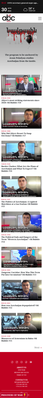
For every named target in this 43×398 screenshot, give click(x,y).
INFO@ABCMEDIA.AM (21, 382)
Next (37, 347)
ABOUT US (21, 367)
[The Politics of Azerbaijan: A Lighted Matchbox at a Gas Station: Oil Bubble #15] (21, 186)
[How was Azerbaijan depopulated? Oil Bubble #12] (21, 290)
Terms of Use (21, 375)
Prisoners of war (12, 395)
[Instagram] (17, 362)
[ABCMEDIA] (8, 18)
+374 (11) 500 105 (21, 386)
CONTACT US (22, 380)
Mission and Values (21, 372)
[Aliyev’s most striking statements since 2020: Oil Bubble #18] (21, 85)
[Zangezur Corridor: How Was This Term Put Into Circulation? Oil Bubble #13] (21, 257)
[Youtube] (31, 362)
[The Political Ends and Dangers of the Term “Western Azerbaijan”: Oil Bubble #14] (21, 221)
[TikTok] (26, 362)
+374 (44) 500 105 (21, 384)
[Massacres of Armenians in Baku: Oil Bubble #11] (21, 323)
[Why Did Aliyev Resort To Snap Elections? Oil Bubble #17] (21, 118)
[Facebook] (12, 362)
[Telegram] (21, 362)
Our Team (21, 370)
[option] (21, 2)
